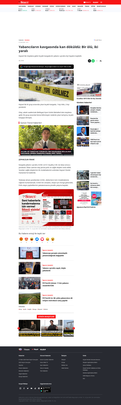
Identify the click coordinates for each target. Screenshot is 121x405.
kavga (35, 309)
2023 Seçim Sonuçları (24, 362)
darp (20, 309)
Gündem (27, 40)
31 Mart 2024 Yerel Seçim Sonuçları (28, 359)
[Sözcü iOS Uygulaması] (45, 388)
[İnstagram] (20, 388)
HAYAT (74, 6)
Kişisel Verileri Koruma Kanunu (91, 359)
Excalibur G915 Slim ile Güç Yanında (89, 98)
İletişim (63, 359)
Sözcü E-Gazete (44, 368)
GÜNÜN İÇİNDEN (60, 6)
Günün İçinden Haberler (47, 359)
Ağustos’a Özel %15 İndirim (86, 207)
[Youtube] (31, 388)
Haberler (21, 355)
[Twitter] (27, 388)
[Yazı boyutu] (100, 61)
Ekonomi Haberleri (24, 371)
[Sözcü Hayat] (35, 349)
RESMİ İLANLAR (101, 6)
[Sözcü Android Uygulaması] (45, 391)
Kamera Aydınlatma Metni (90, 373)
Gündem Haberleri (84, 102)
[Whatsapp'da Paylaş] (93, 61)
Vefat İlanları (65, 368)
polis (25, 309)
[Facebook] (24, 388)
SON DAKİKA (22, 6)
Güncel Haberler (45, 355)
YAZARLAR (31, 6)
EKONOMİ (45, 6)
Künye (63, 362)
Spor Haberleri (44, 365)
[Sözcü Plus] (43, 349)
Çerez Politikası (87, 365)
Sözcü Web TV (44, 362)
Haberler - (21, 40)
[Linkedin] (38, 388)
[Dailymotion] (35, 388)
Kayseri (40, 309)
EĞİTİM (93, 6)
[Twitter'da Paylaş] (89, 61)
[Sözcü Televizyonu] (20, 349)
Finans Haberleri (23, 368)
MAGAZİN (80, 6)
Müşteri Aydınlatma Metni (90, 362)
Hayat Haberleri (23, 374)
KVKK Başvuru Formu (88, 376)
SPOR (68, 6)
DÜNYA (52, 6)
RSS (84, 378)
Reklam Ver (64, 365)
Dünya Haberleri (23, 376)
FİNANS (87, 6)
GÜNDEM (38, 6)
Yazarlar (21, 365)
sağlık (29, 309)
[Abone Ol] (97, 40)
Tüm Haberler (44, 371)
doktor (46, 309)
